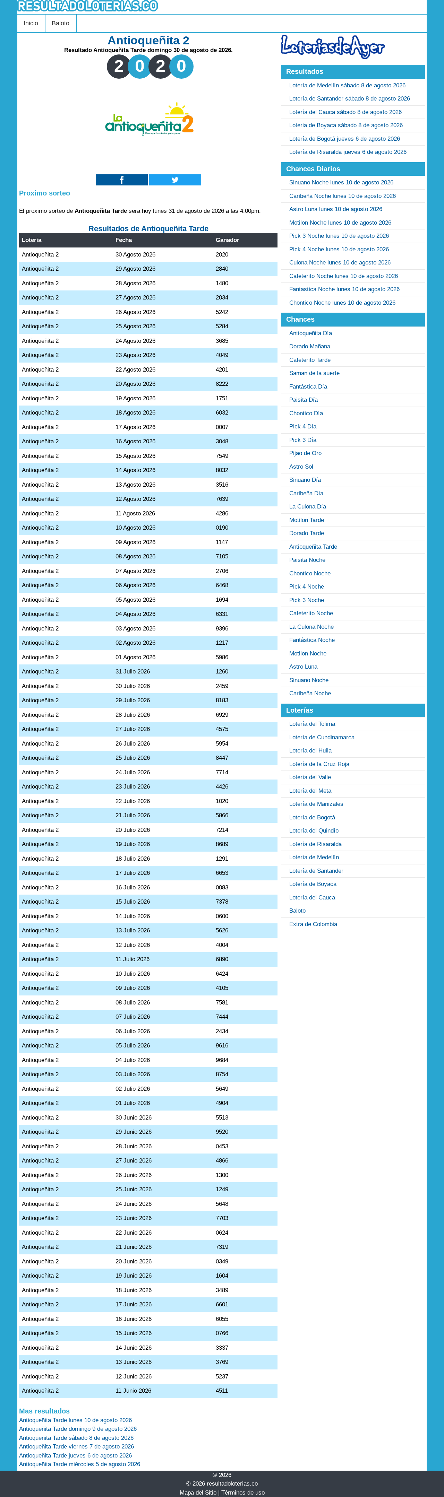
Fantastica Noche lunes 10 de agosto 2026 (344, 289)
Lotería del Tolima (312, 724)
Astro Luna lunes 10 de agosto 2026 (335, 209)
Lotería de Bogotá (312, 817)
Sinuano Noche (308, 680)
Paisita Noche (307, 560)
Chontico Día (306, 413)
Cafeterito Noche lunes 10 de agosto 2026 (343, 276)
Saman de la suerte (314, 373)
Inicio (31, 23)
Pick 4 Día (302, 426)
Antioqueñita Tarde (313, 546)
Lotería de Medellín (314, 857)
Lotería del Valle (310, 777)
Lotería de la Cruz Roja (319, 764)
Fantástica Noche (312, 640)
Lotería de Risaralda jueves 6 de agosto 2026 (348, 152)
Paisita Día (303, 400)
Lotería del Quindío (314, 830)
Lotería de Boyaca (312, 884)
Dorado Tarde (306, 533)
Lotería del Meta (310, 790)
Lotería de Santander (316, 871)
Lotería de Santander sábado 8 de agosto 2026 (349, 98)
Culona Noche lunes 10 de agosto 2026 (340, 262)
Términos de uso (243, 1492)
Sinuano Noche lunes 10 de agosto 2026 (341, 182)
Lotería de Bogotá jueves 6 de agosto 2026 (344, 139)
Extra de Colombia (313, 924)
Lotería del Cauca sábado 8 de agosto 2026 (345, 112)
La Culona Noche (311, 627)
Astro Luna (303, 666)
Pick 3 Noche (306, 600)
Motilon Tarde (306, 520)
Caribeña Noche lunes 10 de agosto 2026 (342, 196)
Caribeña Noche (310, 693)
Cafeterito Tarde (310, 360)
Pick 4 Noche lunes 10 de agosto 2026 (339, 249)
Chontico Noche (310, 573)
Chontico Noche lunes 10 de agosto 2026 (342, 302)
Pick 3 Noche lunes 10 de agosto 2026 (339, 236)
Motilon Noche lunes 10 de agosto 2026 (340, 222)
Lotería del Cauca (312, 897)
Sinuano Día (305, 480)
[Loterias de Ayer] (333, 57)
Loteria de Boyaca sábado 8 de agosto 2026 (346, 125)
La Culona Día (307, 506)
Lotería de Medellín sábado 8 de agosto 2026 (347, 85)
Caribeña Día (306, 493)
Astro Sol (301, 466)
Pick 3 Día (302, 440)
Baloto (60, 23)
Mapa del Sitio (198, 1492)
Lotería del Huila (310, 750)
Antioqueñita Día (310, 333)
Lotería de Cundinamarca (322, 737)
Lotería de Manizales (316, 804)
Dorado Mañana (309, 346)
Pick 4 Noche (306, 586)
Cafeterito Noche (311, 613)
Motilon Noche (307, 653)
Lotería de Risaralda (315, 844)
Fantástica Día (308, 386)
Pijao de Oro (305, 453)
